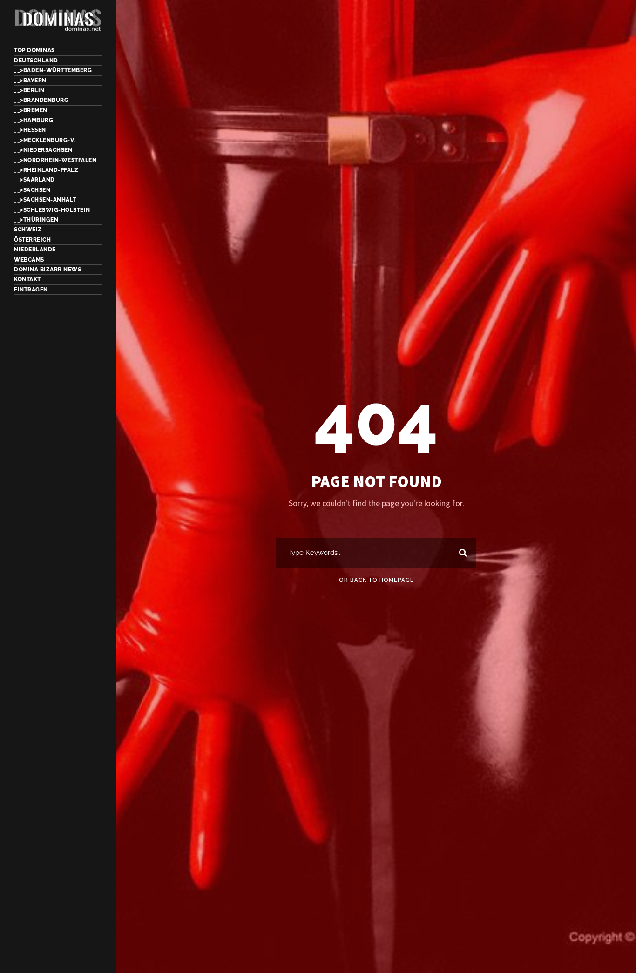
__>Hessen (30, 130)
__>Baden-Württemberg (53, 70)
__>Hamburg (33, 120)
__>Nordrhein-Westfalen (55, 160)
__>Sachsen (32, 190)
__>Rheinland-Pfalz (46, 170)
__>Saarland (34, 179)
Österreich (32, 239)
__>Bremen (30, 110)
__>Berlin (29, 90)
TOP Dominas (34, 50)
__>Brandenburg (41, 100)
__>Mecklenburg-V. (44, 140)
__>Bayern (30, 80)
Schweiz (28, 229)
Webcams (29, 260)
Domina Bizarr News (47, 269)
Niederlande (35, 249)
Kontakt (27, 279)
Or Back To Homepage (376, 579)
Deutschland (36, 60)
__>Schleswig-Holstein (52, 210)
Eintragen (31, 289)
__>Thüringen (36, 219)
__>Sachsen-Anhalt (45, 199)
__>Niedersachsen (43, 150)
